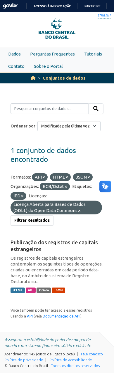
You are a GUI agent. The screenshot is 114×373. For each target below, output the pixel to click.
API (31, 290)
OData (44, 290)
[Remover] (44, 177)
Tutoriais (93, 53)
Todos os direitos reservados (75, 366)
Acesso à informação (52, 6)
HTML (18, 290)
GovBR (10, 6)
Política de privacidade (23, 360)
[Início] (33, 77)
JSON (58, 290)
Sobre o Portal (48, 66)
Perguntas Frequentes (52, 53)
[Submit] (95, 108)
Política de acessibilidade (70, 360)
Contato (16, 66)
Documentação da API (61, 316)
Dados (14, 53)
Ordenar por (23, 126)
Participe (92, 6)
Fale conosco (92, 354)
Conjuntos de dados (64, 77)
